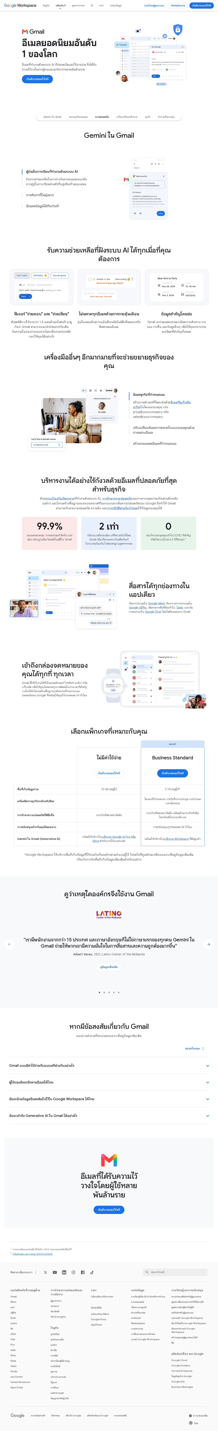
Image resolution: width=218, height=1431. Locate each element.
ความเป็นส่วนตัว (38, 1415)
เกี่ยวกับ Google (73, 1415)
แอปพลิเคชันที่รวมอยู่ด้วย (25, 1290)
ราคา (101, 5)
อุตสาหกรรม (78, 5)
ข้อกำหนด (55, 1415)
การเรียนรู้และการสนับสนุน (187, 1290)
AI (92, 5)
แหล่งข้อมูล (116, 5)
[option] (52, 116)
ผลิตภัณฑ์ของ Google (97, 1415)
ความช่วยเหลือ (120, 1415)
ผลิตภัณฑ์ (61, 5)
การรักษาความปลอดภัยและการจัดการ (67, 1292)
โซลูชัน (46, 5)
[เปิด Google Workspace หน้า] (20, 5)
